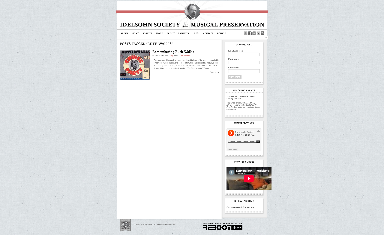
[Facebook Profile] (250, 33)
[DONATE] (221, 33)
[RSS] (262, 33)
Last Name (233, 68)
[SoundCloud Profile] (254, 33)
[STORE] (159, 33)
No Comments (185, 56)
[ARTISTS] (147, 33)
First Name (233, 59)
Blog (171, 56)
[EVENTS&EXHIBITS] (178, 33)
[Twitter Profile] (246, 33)
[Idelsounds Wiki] (258, 33)
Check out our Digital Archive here (240, 207)
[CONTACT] (208, 33)
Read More (214, 72)
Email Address (235, 51)
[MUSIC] (135, 33)
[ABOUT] (124, 33)
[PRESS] (196, 33)
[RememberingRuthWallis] (173, 51)
